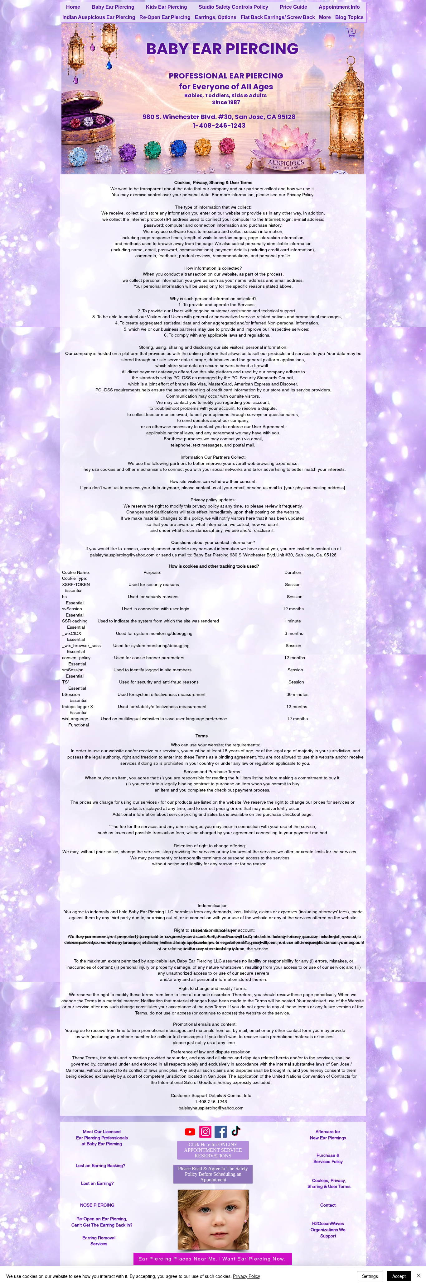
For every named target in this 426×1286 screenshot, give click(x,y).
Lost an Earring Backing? (100, 1165)
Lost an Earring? (97, 1183)
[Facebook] (221, 1132)
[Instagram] (205, 1132)
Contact (328, 1205)
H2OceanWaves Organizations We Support (328, 1229)
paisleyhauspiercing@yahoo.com (122, 554)
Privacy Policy (300, 194)
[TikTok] (236, 1132)
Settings (370, 1276)
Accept (399, 1276)
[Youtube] (190, 1132)
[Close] (418, 1276)
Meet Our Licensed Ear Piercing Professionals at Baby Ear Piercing (102, 1137)
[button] (352, 32)
